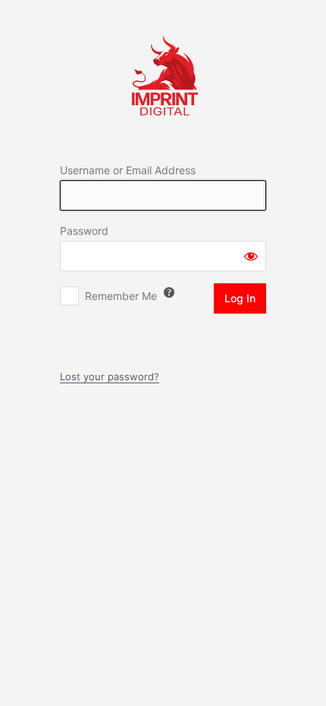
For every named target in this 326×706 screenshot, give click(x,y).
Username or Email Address (128, 170)
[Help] (169, 292)
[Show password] (251, 256)
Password (84, 230)
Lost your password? (109, 376)
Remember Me (121, 295)
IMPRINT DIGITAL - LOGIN (163, 74)
